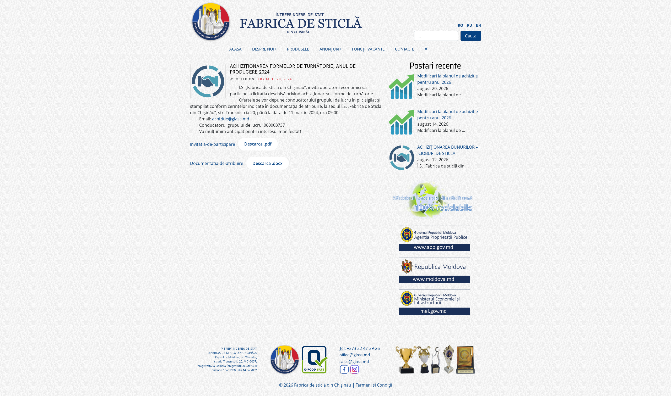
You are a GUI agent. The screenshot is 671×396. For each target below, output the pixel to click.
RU (469, 25)
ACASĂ (235, 49)
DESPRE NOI (263, 49)
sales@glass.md (354, 361)
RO (460, 25)
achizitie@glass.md (230, 119)
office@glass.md (354, 355)
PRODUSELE (298, 49)
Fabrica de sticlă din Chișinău (323, 385)
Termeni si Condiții (374, 385)
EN (478, 25)
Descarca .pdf (258, 144)
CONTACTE (404, 49)
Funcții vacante (368, 49)
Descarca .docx (267, 163)
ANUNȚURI (329, 49)
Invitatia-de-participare (212, 144)
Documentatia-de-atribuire (216, 163)
